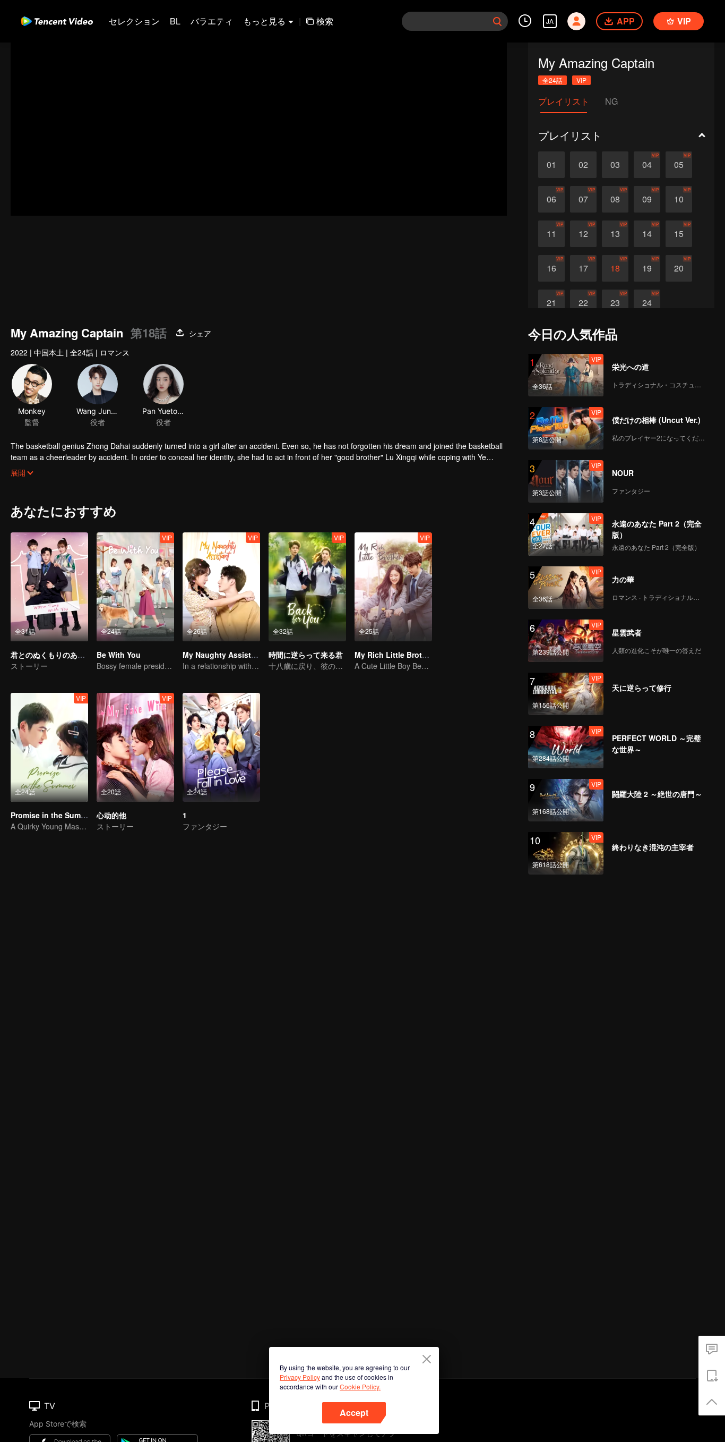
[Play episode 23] (615, 303)
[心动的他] (135, 747)
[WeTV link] (57, 21)
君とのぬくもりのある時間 (55, 654)
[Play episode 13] (615, 233)
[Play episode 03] (615, 164)
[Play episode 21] (551, 303)
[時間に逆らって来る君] (307, 586)
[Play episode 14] (647, 233)
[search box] (497, 21)
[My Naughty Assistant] (221, 586)
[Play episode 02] (583, 164)
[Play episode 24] (647, 303)
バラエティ (212, 21)
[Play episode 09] (647, 199)
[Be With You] (135, 586)
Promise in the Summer (52, 815)
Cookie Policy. (360, 1386)
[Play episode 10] (679, 199)
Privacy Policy (300, 1376)
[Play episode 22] (583, 303)
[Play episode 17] (583, 268)
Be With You (119, 654)
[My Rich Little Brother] (393, 586)
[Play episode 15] (679, 233)
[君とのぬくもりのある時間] (49, 586)
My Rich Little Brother (394, 654)
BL (175, 21)
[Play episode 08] (615, 199)
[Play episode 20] (679, 268)
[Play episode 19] (647, 268)
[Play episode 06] (551, 199)
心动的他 (111, 815)
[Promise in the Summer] (49, 747)
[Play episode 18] (615, 268)
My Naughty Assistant (223, 654)
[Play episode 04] (647, 164)
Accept (354, 1412)
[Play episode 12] (583, 233)
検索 (324, 21)
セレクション (134, 21)
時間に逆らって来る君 (306, 654)
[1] (221, 747)
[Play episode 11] (551, 233)
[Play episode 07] (583, 199)
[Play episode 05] (679, 164)
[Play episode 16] (551, 268)
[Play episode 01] (551, 164)
